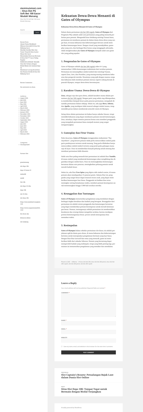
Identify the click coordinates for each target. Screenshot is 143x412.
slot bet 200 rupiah (86, 264)
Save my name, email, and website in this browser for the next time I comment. (88, 346)
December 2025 (25, 114)
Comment (65, 293)
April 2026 (23, 106)
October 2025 (24, 118)
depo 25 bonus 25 (25, 170)
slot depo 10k (24, 166)
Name (64, 320)
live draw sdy (24, 214)
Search (22, 30)
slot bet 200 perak (74, 264)
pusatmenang (24, 162)
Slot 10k (22, 182)
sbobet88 (23, 174)
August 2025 (24, 122)
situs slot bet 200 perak (98, 262)
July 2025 (23, 124)
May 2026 (23, 104)
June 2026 (23, 102)
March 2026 (24, 108)
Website (64, 337)
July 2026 (23, 100)
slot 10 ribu (23, 194)
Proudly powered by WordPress (71, 408)
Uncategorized (24, 145)
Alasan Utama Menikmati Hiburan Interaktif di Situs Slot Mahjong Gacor (30, 46)
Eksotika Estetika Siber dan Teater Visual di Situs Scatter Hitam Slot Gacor (29, 52)
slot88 (22, 178)
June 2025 (23, 126)
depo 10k (23, 190)
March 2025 (24, 132)
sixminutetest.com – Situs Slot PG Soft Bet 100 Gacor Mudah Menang (30, 12)
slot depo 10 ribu (25, 186)
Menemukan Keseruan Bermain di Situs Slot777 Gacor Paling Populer (30, 58)
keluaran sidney (25, 218)
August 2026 (24, 98)
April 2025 (23, 130)
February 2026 (24, 110)
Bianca (75, 262)
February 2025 (24, 134)
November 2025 (25, 116)
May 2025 (23, 128)
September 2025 (25, 120)
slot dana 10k (24, 198)
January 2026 (24, 112)
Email (64, 329)
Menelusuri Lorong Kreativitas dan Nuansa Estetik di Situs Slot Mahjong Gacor (30, 72)
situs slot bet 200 (85, 262)
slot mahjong (24, 222)
